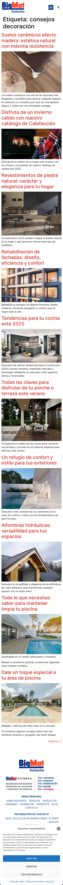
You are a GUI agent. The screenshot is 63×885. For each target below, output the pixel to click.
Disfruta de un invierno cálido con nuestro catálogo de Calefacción (28, 117)
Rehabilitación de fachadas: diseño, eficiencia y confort (22, 257)
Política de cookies (17, 881)
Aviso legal (49, 881)
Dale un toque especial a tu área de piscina (28, 675)
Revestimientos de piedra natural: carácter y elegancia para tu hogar (29, 180)
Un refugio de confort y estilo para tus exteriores (29, 460)
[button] (58, 828)
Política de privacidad (35, 881)
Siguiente (55, 741)
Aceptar (31, 858)
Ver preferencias (31, 874)
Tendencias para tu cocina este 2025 (30, 321)
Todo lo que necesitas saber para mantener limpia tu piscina (25, 603)
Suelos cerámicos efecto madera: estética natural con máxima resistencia (28, 40)
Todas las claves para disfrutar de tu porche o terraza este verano (27, 387)
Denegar (31, 866)
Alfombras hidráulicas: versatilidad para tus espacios (26, 530)
